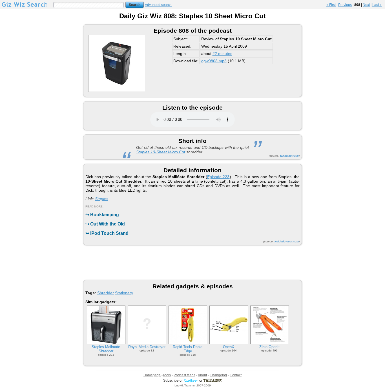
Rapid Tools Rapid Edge (187, 349)
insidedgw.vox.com (287, 241)
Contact (236, 375)
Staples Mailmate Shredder (106, 349)
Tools (167, 375)
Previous (345, 5)
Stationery (124, 293)
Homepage (152, 375)
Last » (377, 5)
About (202, 375)
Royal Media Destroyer (146, 347)
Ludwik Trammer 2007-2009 (192, 385)
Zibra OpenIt (269, 347)
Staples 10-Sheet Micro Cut (160, 152)
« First (331, 5)
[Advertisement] (192, 262)
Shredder (105, 293)
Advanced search (158, 5)
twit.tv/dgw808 (289, 155)
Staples (101, 198)
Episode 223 (218, 176)
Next (366, 5)
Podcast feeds (184, 375)
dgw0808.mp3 (214, 61)
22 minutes (222, 53)
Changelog (218, 375)
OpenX (228, 347)
